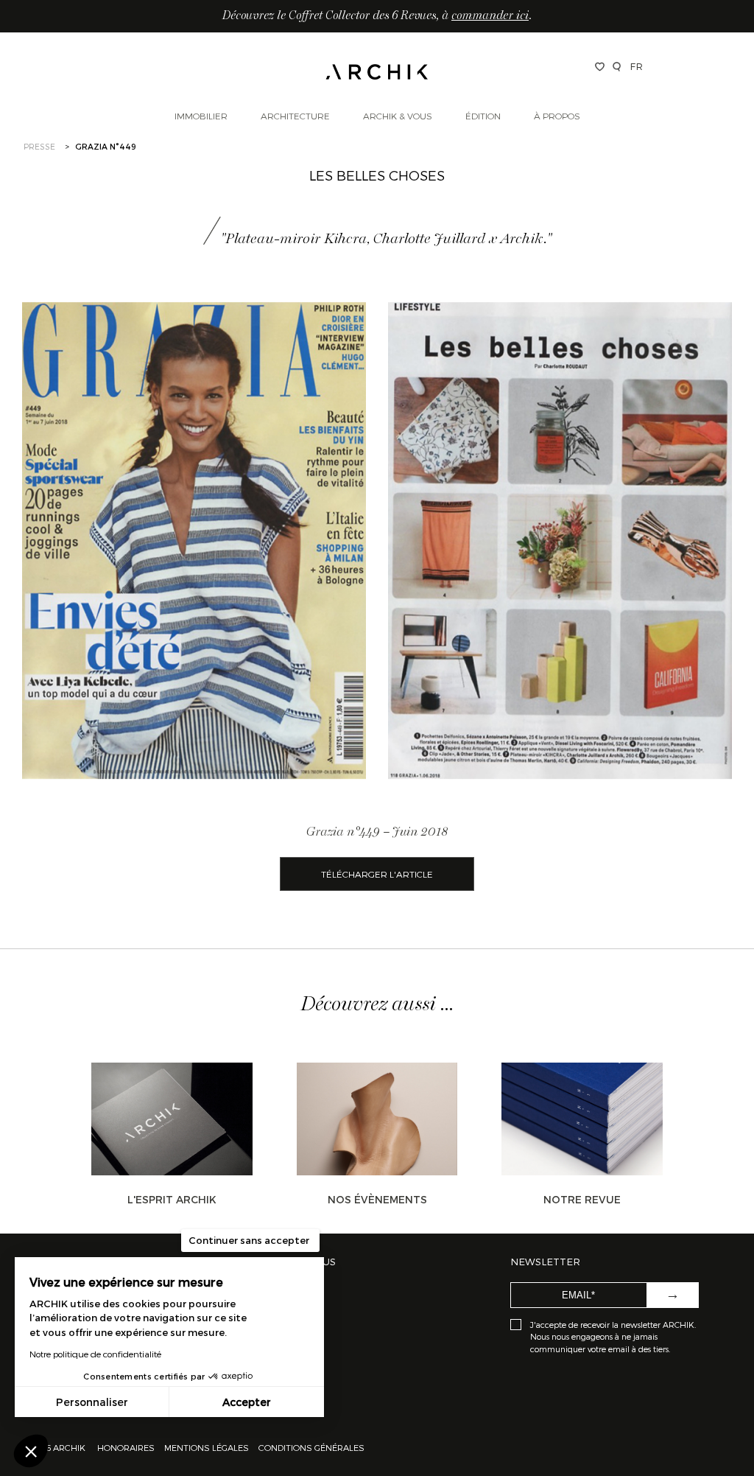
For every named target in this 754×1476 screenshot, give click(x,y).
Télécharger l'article (377, 874)
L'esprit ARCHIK (171, 1199)
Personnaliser (92, 1402)
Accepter (246, 1402)
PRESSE (39, 146)
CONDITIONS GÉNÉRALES (310, 1447)
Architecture (295, 116)
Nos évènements (377, 1199)
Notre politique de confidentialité (95, 1354)
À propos (557, 116)
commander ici (490, 16)
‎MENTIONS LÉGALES (206, 1447)
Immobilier (201, 116)
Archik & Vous (397, 116)
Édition (483, 116)
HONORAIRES (127, 1447)
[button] (31, 1451)
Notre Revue (582, 1199)
